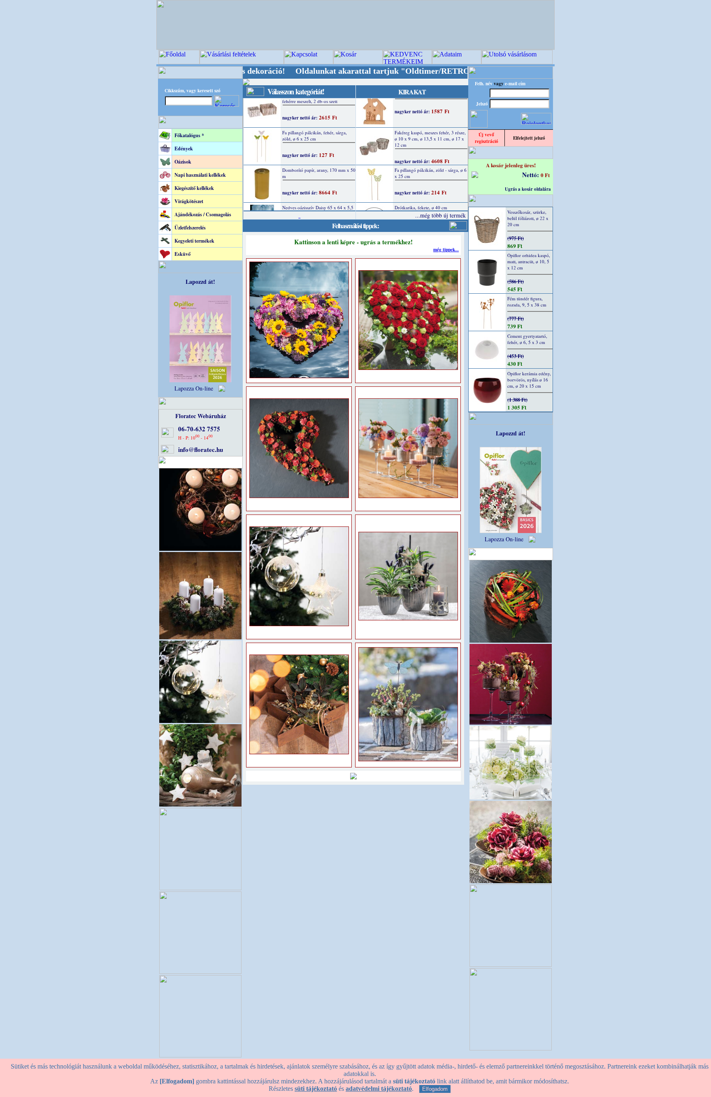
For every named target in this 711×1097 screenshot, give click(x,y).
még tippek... (446, 249)
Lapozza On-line (193, 388)
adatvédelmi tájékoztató (379, 1088)
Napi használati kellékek (200, 174)
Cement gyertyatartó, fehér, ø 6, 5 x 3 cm (527, 339)
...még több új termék (440, 215)
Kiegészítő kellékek (194, 188)
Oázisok (182, 161)
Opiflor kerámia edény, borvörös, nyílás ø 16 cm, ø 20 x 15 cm (529, 379)
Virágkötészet (188, 201)
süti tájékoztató (316, 1088)
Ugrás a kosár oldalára (528, 189)
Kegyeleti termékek (194, 240)
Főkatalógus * (189, 135)
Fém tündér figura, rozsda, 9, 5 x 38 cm (526, 301)
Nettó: (531, 174)
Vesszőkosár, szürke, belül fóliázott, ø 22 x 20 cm (527, 218)
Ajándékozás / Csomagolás (202, 214)
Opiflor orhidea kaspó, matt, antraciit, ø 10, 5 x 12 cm (528, 261)
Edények (183, 148)
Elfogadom (435, 1089)
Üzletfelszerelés (190, 227)
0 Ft (545, 175)
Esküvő (182, 253)
